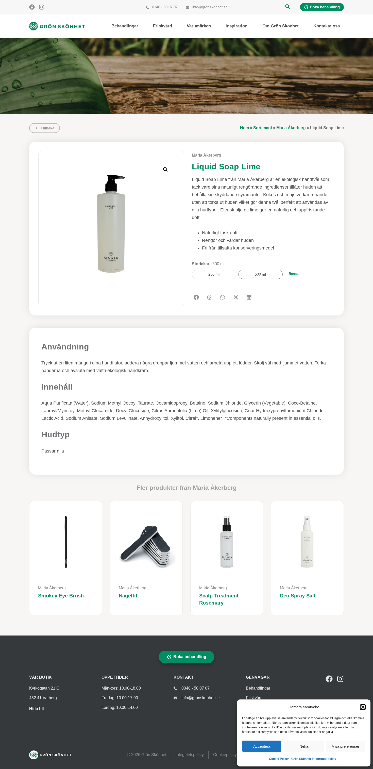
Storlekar (208, 264)
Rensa (293, 274)
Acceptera (261, 746)
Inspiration (236, 26)
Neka (303, 746)
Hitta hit (36, 709)
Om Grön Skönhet (280, 26)
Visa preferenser (345, 746)
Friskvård (162, 26)
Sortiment (262, 128)
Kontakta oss (326, 26)
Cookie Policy (279, 759)
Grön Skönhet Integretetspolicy (313, 759)
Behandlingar (124, 26)
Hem (244, 128)
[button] (362, 707)
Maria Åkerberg (291, 128)
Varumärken (199, 26)
